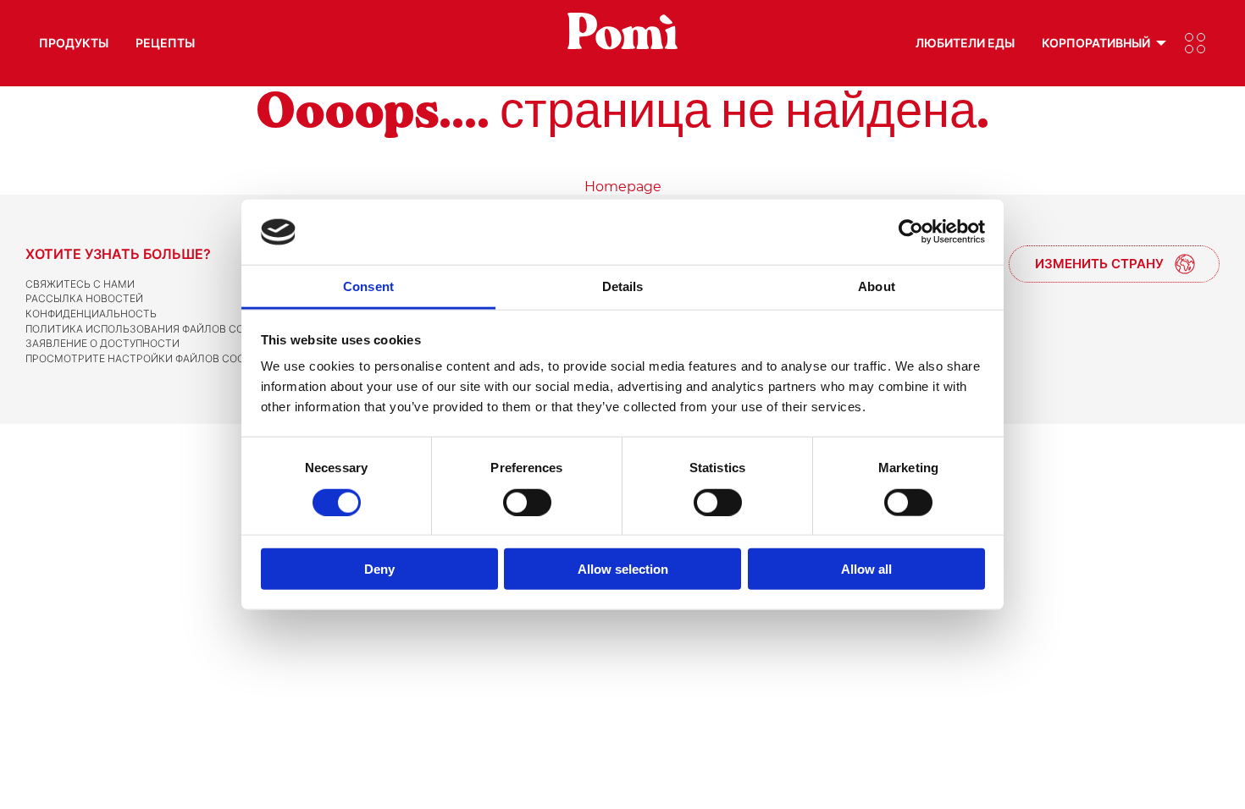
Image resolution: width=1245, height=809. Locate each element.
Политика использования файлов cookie (146, 328)
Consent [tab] (368, 286)
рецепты (165, 43)
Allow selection (623, 569)
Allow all (866, 569)
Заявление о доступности (102, 343)
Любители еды (965, 43)
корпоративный (1096, 43)
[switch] (527, 501)
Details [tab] (623, 286)
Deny (379, 569)
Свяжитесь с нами (80, 284)
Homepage (622, 187)
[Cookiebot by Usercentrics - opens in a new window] (911, 232)
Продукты (73, 43)
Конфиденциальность (91, 313)
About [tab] (876, 286)
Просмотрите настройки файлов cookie (142, 358)
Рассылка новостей (84, 298)
